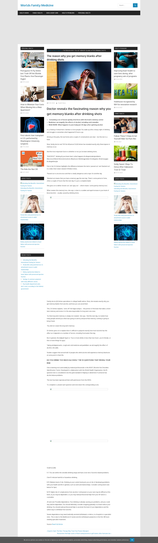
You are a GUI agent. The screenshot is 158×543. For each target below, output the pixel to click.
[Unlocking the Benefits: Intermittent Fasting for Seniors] (32, 186)
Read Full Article (57, 524)
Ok (132, 540)
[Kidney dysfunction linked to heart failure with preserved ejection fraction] (32, 239)
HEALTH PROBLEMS (121, 48)
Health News (24, 13)
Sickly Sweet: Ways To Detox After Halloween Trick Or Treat (123, 167)
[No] (156, 540)
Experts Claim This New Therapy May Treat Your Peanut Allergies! (68, 531)
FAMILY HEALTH (119, 113)
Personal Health (84, 13)
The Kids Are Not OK (29, 169)
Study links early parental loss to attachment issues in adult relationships (30, 217)
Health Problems (68, 13)
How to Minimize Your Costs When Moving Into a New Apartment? (32, 107)
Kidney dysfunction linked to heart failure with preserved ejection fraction (30, 244)
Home (49, 50)
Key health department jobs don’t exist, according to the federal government (32, 286)
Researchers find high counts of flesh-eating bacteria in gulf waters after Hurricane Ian (83, 533)
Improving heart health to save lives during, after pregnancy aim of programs (125, 73)
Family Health (37, 13)
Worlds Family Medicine (36, 5)
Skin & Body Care (52, 13)
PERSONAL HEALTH (27, 48)
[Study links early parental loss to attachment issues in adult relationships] (32, 212)
